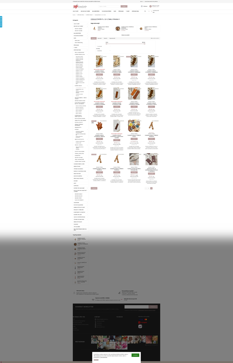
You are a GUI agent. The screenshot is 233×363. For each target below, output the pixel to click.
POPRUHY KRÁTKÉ (79, 67)
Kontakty (75, 328)
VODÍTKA (77, 149)
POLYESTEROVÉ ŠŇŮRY (78, 35)
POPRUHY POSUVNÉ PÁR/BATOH (79, 60)
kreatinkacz (99, 325)
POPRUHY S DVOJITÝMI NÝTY (80, 83)
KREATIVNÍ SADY (77, 173)
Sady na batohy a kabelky (81, 105)
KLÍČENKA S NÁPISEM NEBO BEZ (81, 134)
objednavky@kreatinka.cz (102, 319)
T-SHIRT (75, 47)
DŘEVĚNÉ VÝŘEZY (78, 198)
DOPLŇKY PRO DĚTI (78, 214)
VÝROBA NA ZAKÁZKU (78, 168)
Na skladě (104, 46)
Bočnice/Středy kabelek (80, 118)
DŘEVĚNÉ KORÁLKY (78, 194)
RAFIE (75, 38)
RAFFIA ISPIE (77, 40)
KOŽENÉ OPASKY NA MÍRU (80, 161)
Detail (99, 74)
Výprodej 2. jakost (79, 56)
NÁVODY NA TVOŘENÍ (78, 26)
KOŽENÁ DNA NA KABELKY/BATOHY (78, 116)
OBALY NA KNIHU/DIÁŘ (79, 159)
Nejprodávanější (112, 38)
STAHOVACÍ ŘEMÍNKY (80, 69)
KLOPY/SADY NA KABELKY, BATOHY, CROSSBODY (80, 103)
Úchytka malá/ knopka (80, 141)
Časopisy (76, 224)
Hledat (124, 6)
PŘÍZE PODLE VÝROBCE (78, 178)
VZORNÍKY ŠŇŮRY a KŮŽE (79, 164)
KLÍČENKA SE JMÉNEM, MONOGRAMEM (80, 132)
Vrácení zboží (76, 330)
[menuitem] (76, 11)
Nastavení (96, 359)
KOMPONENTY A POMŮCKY (79, 212)
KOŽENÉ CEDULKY (78, 85)
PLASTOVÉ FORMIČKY (79, 200)
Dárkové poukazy (78, 221)
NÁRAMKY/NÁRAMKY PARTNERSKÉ (79, 125)
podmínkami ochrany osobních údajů (146, 310)
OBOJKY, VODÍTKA (79, 145)
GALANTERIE (76, 202)
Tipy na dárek (77, 226)
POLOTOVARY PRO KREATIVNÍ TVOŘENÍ (80, 191)
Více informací (103, 357)
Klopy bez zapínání (79, 107)
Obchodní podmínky (77, 322)
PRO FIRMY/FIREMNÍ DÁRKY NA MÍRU (80, 229)
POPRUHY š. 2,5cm (79, 70)
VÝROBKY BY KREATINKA (79, 219)
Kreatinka (104, 50)
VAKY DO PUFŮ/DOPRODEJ (79, 217)
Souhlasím (135, 355)
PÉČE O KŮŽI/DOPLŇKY (79, 52)
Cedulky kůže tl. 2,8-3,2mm (80, 90)
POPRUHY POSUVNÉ (79, 58)
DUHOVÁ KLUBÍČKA (78, 176)
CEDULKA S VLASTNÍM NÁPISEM (80, 92)
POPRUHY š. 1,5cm (79, 73)
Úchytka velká (78, 142)
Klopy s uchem (79, 111)
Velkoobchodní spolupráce (151, 1)
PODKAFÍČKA (77, 155)
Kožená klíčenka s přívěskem (79, 137)
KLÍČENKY (77, 129)
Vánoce (77, 95)
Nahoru (94, 188)
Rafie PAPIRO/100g (79, 42)
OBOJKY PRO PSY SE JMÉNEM (79, 147)
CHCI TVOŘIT (76, 23)
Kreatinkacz (99, 323)
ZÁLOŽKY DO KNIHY (79, 157)
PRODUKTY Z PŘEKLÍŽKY (79, 209)
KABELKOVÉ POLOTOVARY (79, 207)
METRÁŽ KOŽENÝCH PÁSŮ (80, 100)
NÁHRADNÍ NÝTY (78, 127)
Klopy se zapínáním (80, 108)
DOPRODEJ (76, 185)
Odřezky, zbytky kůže (79, 153)
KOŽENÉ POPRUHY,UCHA (80, 54)
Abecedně (93, 38)
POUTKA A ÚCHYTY (79, 122)
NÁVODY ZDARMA (78, 28)
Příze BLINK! (76, 45)
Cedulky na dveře (79, 94)
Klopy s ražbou (79, 113)
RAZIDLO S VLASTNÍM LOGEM (80, 171)
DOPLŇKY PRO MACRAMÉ (79, 188)
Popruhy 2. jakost (79, 64)
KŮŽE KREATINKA (77, 50)
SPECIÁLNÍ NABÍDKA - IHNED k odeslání (81, 98)
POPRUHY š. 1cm (79, 75)
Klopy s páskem (79, 110)
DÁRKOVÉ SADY (77, 166)
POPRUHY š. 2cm (79, 72)
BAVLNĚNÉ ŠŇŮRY (77, 33)
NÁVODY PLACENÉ (78, 30)
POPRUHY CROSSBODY (80, 78)
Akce (75, 183)
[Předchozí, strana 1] (148, 188)
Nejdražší (105, 38)
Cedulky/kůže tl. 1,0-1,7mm (81, 87)
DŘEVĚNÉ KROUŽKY (79, 196)
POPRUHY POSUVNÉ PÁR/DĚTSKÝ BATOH (79, 62)
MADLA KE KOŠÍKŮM (79, 66)
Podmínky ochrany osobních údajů (80, 324)
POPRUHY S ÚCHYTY (79, 81)
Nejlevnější (100, 38)
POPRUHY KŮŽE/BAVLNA (80, 79)
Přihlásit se (153, 306)
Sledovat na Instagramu (152, 344)
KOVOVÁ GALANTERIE (78, 205)
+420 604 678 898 (100, 321)
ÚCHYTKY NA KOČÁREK (79, 151)
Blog (141, 1)
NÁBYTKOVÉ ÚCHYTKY (79, 139)
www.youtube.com (100, 326)
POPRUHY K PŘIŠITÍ (79, 76)
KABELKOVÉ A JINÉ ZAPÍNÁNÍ (80, 120)
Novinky (76, 181)
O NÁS (74, 326)
